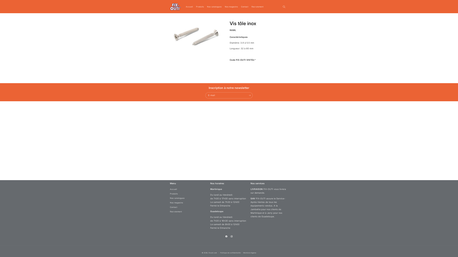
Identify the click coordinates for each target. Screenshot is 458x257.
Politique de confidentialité (230, 253)
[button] (284, 7)
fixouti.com (213, 253)
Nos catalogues (177, 198)
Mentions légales (249, 253)
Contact (173, 207)
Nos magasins (176, 203)
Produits (174, 194)
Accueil (173, 189)
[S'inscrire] (249, 95)
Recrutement (176, 211)
